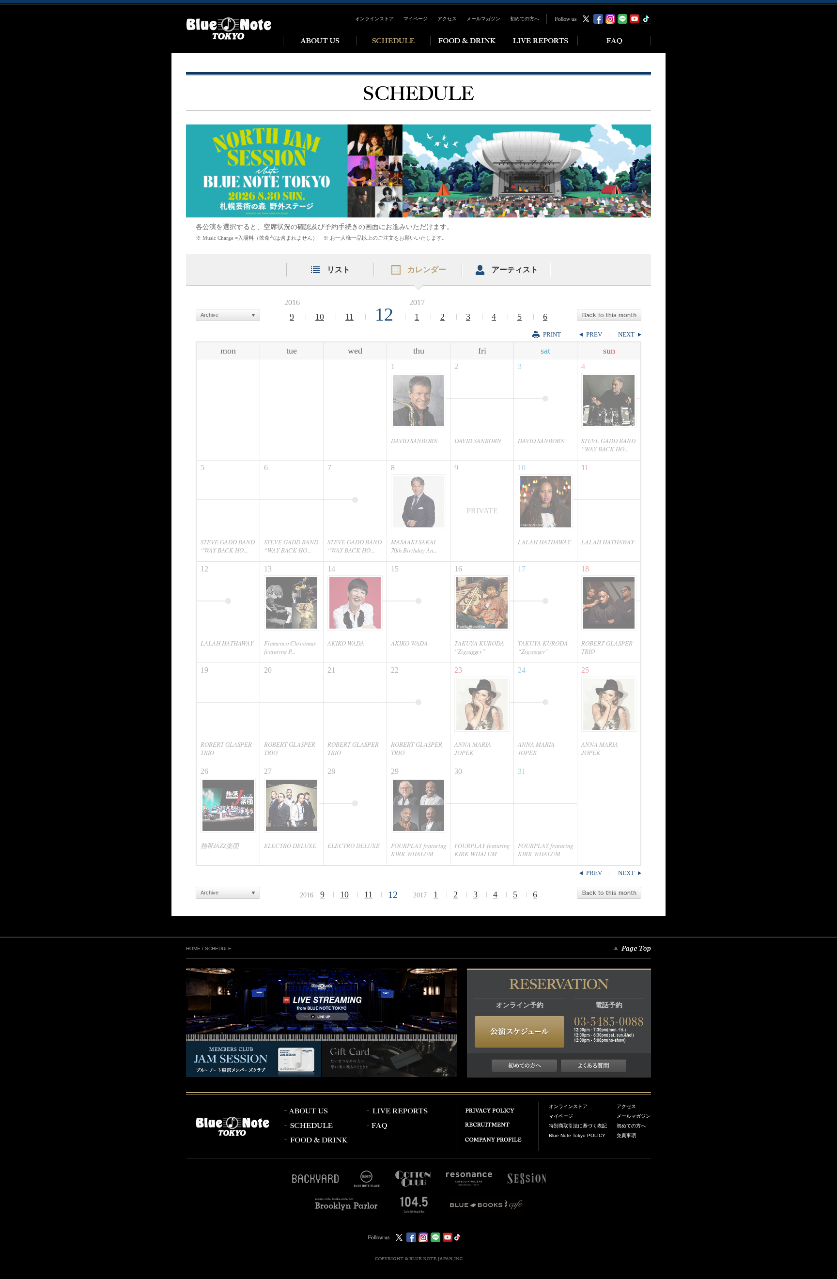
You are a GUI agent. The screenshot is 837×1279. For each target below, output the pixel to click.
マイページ (415, 18)
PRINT (552, 334)
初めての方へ (524, 18)
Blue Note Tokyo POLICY (577, 1135)
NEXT (626, 334)
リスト (338, 269)
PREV (594, 334)
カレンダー (426, 269)
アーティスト (515, 269)
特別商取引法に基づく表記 (578, 1125)
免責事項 (626, 1135)
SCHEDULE (218, 948)
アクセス (447, 18)
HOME (193, 948)
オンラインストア (374, 18)
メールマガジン (483, 18)
